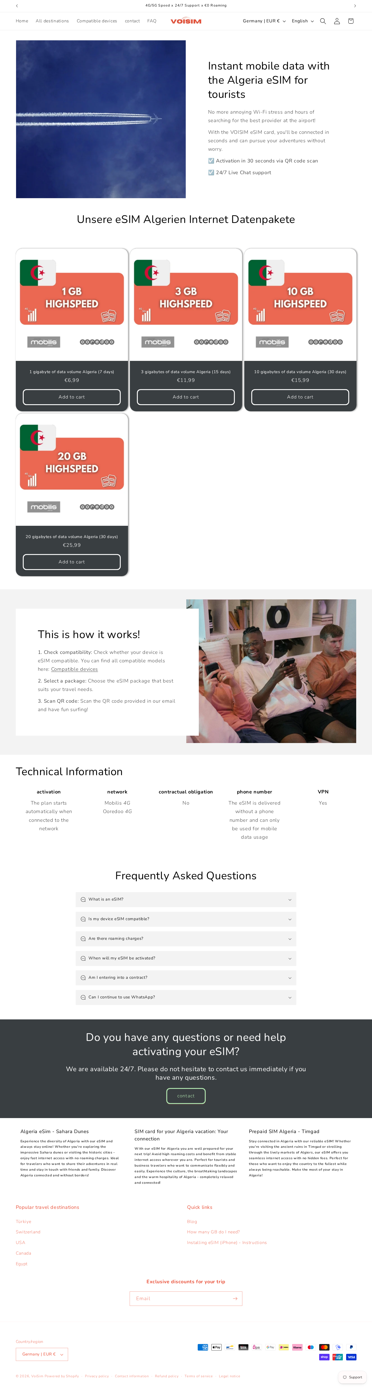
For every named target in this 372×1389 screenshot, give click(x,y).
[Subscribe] (235, 1298)
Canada (23, 1253)
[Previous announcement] (17, 6)
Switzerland (28, 1232)
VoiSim (37, 1376)
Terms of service (199, 1376)
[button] (323, 21)
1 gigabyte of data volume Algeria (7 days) (71, 372)
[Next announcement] (355, 6)
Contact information (132, 1376)
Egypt (22, 1264)
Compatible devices (74, 669)
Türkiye (23, 1222)
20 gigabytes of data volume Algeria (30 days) (72, 536)
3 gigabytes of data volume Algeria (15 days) (186, 372)
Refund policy (166, 1376)
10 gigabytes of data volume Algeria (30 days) (300, 372)
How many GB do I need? (213, 1232)
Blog (192, 1222)
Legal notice (229, 1376)
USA (21, 1243)
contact (186, 1096)
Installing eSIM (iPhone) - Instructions (227, 1243)
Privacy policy (97, 1376)
